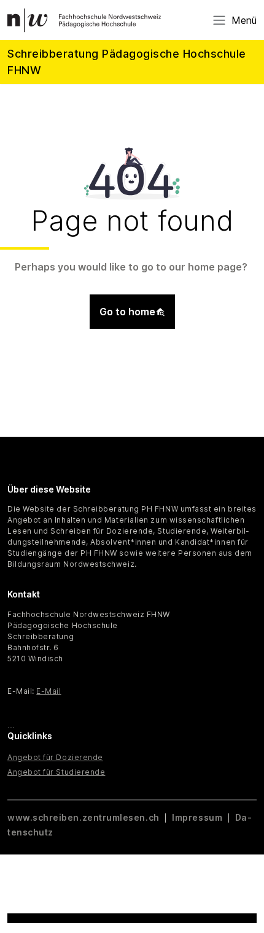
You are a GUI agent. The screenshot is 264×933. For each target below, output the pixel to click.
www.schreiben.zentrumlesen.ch (84, 817)
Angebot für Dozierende (55, 757)
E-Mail (48, 691)
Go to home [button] (127, 311)
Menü (244, 20)
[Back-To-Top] (243, 893)
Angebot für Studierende (56, 772)
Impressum (197, 817)
